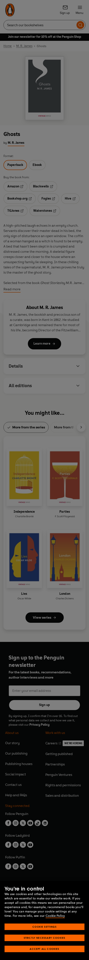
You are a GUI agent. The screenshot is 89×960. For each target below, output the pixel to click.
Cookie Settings (44, 926)
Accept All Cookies (44, 948)
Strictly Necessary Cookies (44, 937)
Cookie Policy (55, 916)
